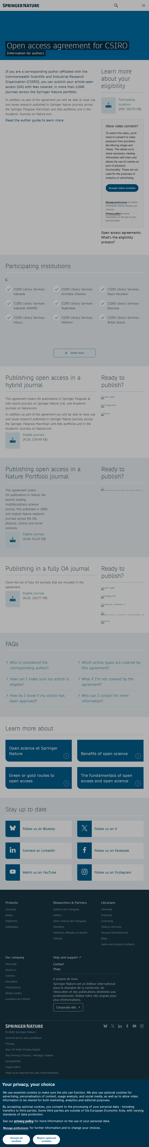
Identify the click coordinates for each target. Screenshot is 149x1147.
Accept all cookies (16, 1139)
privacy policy (24, 1121)
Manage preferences (15, 1127)
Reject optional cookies (46, 1139)
